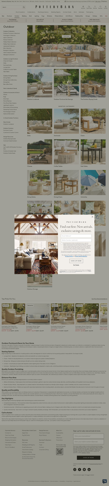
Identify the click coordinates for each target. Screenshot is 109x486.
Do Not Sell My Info (78, 271)
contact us (83, 249)
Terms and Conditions (81, 256)
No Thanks (76, 265)
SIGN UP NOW (76, 261)
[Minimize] (92, 217)
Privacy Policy (69, 256)
